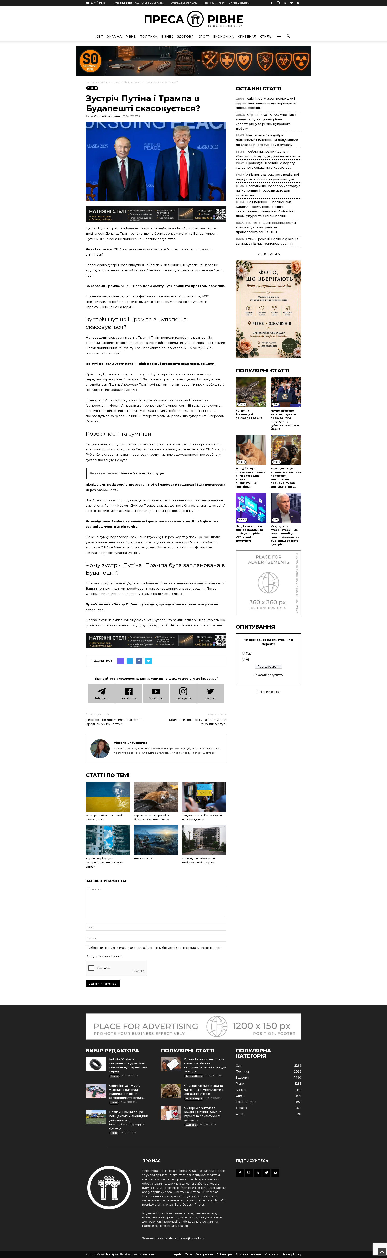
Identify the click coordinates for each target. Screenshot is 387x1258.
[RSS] (285, 3)
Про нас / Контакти (214, 2)
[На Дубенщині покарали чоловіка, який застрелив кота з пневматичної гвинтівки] (251, 450)
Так (248, 653)
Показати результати (268, 675)
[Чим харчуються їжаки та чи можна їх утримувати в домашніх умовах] (171, 1091)
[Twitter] (291, 3)
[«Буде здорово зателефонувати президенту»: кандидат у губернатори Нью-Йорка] (286, 392)
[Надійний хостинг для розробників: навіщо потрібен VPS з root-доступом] (251, 508)
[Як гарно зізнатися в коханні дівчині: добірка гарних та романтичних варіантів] (171, 1113)
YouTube (155, 698)
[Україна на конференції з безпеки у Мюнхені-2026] (156, 797)
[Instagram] (278, 3)
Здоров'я (185, 36)
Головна (91, 81)
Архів (178, 1254)
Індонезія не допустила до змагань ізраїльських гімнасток (114, 722)
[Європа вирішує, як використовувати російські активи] (108, 840)
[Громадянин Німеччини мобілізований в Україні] (204, 840)
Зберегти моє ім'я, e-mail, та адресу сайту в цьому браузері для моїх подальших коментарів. (155, 948)
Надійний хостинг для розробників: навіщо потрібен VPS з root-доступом (249, 533)
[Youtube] (298, 3)
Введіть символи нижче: (104, 956)
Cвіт (99, 36)
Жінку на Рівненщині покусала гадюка (249, 414)
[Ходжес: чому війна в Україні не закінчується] (204, 797)
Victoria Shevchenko (107, 116)
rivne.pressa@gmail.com (187, 1238)
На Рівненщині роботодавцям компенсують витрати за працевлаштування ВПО (266, 227)
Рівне (131, 36)
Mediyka (112, 1254)
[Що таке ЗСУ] (156, 840)
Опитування (204, 1254)
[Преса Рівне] (193, 19)
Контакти (272, 1254)
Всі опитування (268, 692)
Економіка (223, 36)
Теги (188, 1254)
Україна (114, 36)
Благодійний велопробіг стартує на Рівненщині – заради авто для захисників (268, 190)
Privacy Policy (291, 1254)
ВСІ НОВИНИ (267, 254)
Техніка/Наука (246, 1102)
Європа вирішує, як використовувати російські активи (104, 862)
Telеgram (101, 698)
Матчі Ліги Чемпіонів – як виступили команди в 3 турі (197, 722)
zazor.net (149, 1254)
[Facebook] (271, 3)
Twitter (210, 698)
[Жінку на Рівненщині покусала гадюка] (251, 392)
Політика (148, 36)
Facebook (128, 698)
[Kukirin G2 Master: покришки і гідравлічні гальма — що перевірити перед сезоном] (96, 1064)
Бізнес (167, 36)
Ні (247, 659)
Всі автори (224, 1254)
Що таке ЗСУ (143, 858)
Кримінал (247, 36)
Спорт (203, 36)
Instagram (183, 698)
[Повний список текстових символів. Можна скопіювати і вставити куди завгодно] (171, 1064)
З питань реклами (239, 2)
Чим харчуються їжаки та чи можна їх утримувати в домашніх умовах (204, 1090)
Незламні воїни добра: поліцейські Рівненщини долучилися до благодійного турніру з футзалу (267, 140)
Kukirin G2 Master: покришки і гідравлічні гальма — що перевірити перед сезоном (266, 103)
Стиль (266, 36)
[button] (279, 36)
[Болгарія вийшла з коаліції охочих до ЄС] (108, 797)
